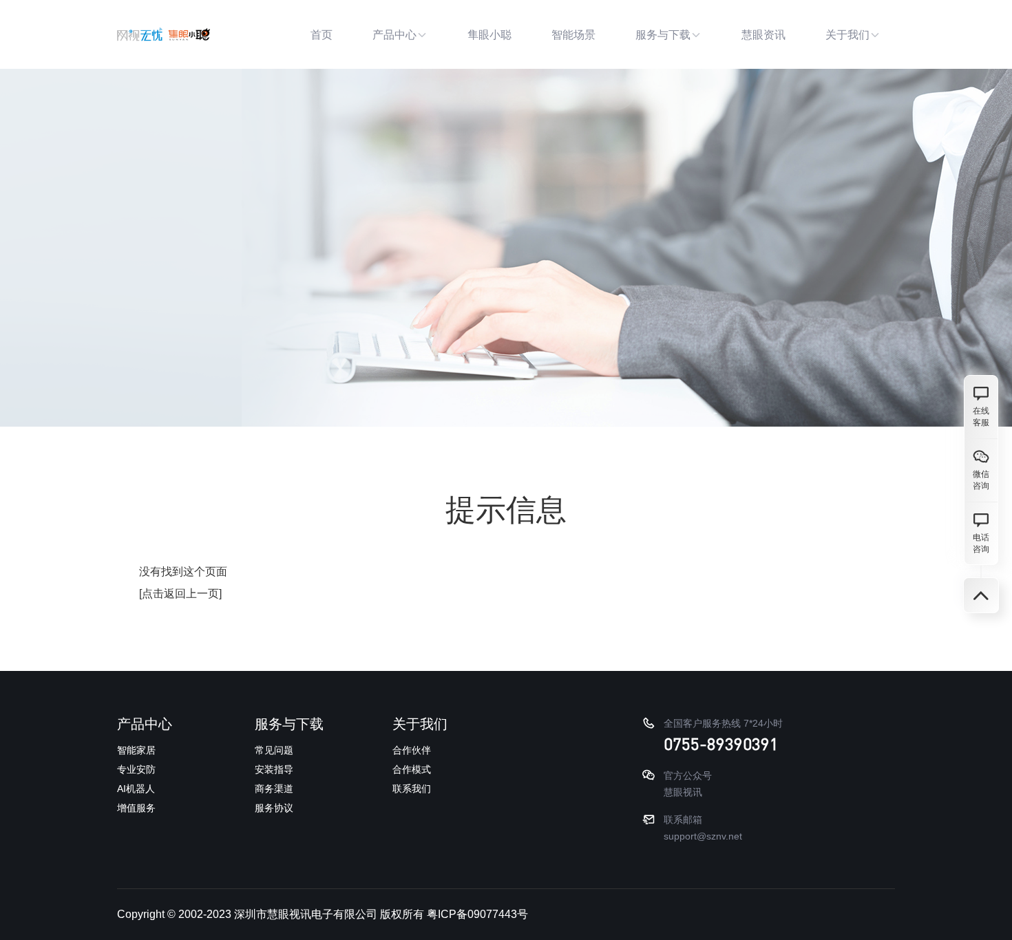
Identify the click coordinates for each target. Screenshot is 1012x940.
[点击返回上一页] (180, 593)
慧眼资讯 (763, 35)
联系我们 (411, 788)
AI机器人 (136, 788)
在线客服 (981, 416)
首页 (321, 35)
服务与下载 (663, 35)
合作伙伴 (411, 750)
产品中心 (394, 35)
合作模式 (411, 769)
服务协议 (274, 807)
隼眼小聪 (489, 35)
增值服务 (136, 807)
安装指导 (274, 769)
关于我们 (847, 35)
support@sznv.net (703, 836)
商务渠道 (274, 788)
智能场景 (573, 35)
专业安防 (136, 769)
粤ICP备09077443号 (477, 914)
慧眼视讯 (683, 792)
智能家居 (136, 750)
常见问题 (274, 750)
